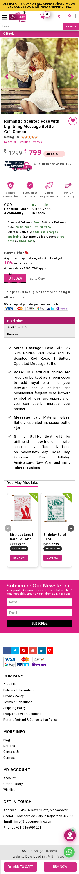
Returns (9, 669)
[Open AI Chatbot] (70, 835)
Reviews (13, 257)
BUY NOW (60, 867)
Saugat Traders (45, 774)
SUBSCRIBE (39, 547)
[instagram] (24, 574)
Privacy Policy (13, 619)
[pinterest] (50, 574)
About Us (10, 608)
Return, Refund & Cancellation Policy (30, 643)
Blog (6, 663)
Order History (13, 707)
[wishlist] (72, 44)
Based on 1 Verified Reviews (23, 65)
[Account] (71, 16)
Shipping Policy (14, 631)
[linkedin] (42, 574)
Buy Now (19, 481)
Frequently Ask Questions (22, 637)
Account (9, 701)
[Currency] (60, 16)
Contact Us (11, 675)
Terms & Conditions (17, 625)
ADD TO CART (22, 867)
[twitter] (15, 574)
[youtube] (33, 574)
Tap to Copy (37, 202)
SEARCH (71, 26)
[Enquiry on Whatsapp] (69, 849)
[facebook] (7, 574)
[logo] (17, 16)
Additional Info (17, 250)
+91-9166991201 (22, 751)
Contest (9, 681)
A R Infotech (57, 780)
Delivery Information (18, 613)
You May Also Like (22, 406)
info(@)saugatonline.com (27, 745)
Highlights (15, 244)
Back (9, 33)
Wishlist (9, 713)
